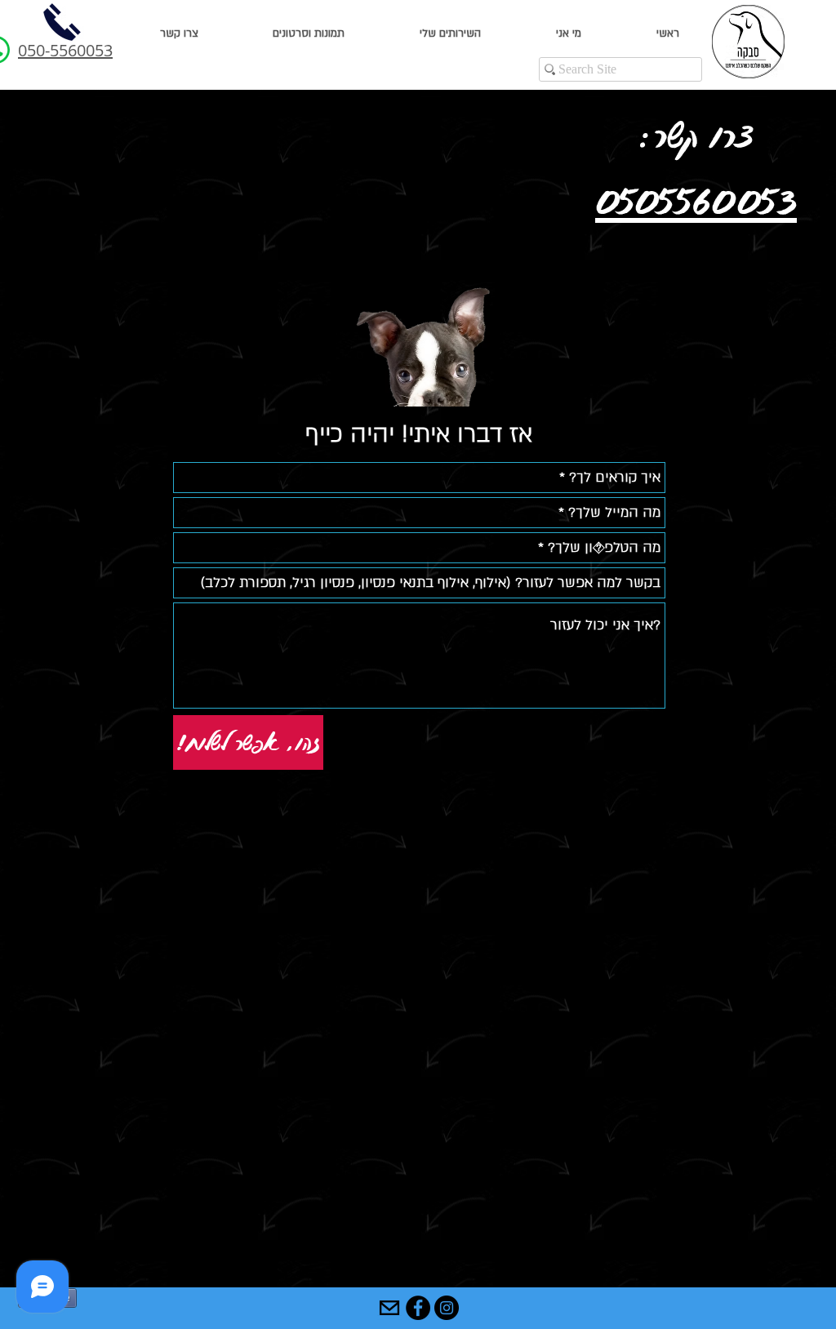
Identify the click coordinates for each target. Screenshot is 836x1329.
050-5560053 (65, 50)
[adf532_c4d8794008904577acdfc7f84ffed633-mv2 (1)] (389, 1308)
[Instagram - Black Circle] (446, 1308)
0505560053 (696, 200)
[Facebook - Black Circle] (418, 1308)
